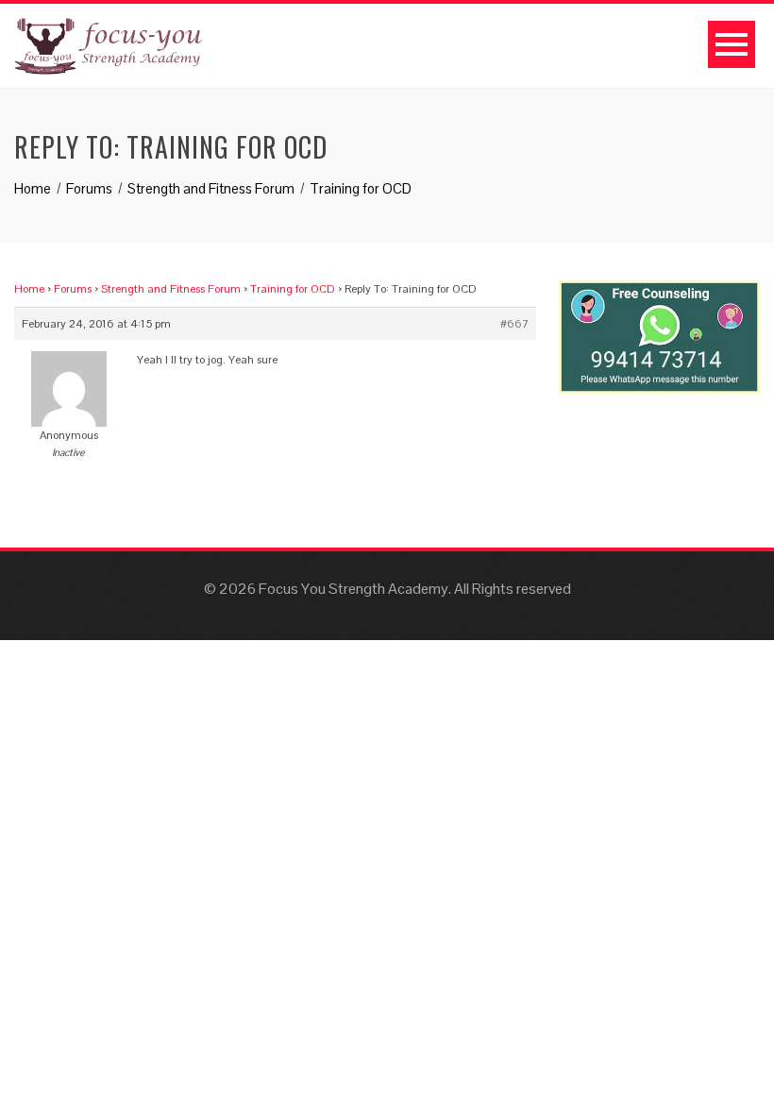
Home (29, 288)
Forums (73, 288)
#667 (514, 323)
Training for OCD (292, 288)
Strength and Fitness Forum (171, 288)
